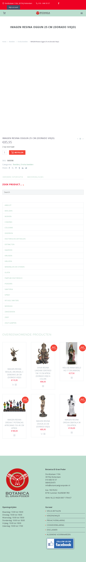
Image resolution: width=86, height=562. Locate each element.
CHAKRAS (8, 222)
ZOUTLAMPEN (10, 323)
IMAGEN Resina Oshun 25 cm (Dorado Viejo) (43, 424)
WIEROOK (9, 306)
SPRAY (7, 295)
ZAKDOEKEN (10, 312)
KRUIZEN (8, 261)
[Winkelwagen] (4, 13)
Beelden (12, 42)
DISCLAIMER (52, 530)
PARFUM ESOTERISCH (13, 278)
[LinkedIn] (22, 168)
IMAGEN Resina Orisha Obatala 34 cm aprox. (71, 422)
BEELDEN (8, 211)
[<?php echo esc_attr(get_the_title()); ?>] (16, 384)
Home (4, 42)
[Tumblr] (19, 168)
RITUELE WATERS (12, 300)
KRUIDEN (8, 256)
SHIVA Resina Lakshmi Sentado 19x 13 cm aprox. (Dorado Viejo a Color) (43, 373)
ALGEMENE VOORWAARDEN (59, 534)
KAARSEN (8, 250)
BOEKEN (8, 216)
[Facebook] (58, 3)
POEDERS (8, 284)
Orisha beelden (23, 42)
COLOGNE (9, 228)
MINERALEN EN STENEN (14, 267)
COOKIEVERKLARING (55, 525)
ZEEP (7, 317)
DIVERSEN (9, 233)
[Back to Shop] (80, 139)
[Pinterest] (16, 168)
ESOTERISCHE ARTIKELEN (15, 239)
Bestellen (19, 152)
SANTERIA (9, 289)
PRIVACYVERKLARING (56, 520)
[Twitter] (12, 168)
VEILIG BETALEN (54, 511)
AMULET (8, 205)
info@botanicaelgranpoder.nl (57, 485)
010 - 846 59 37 (44, 3)
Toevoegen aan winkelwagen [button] (13, 384)
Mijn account (13, 7)
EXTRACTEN (9, 244)
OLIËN (7, 272)
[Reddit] (26, 168)
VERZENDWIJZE (53, 515)
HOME (81, 16)
